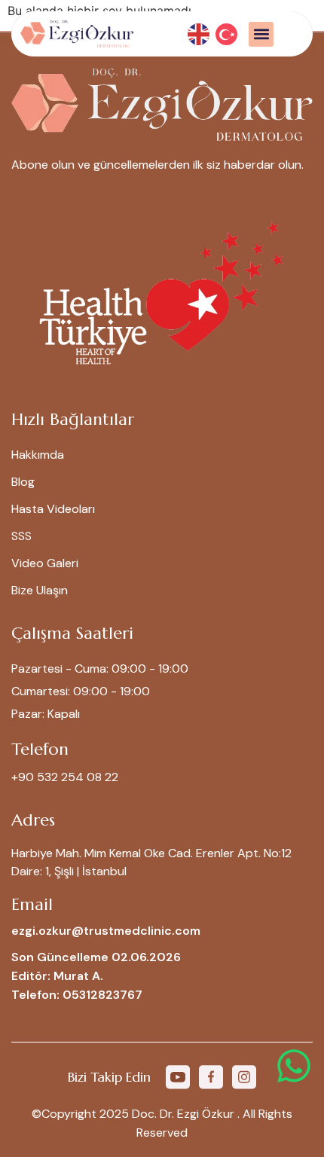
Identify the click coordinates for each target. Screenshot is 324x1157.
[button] (261, 34)
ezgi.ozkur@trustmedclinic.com (105, 931)
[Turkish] (227, 33)
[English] (199, 33)
